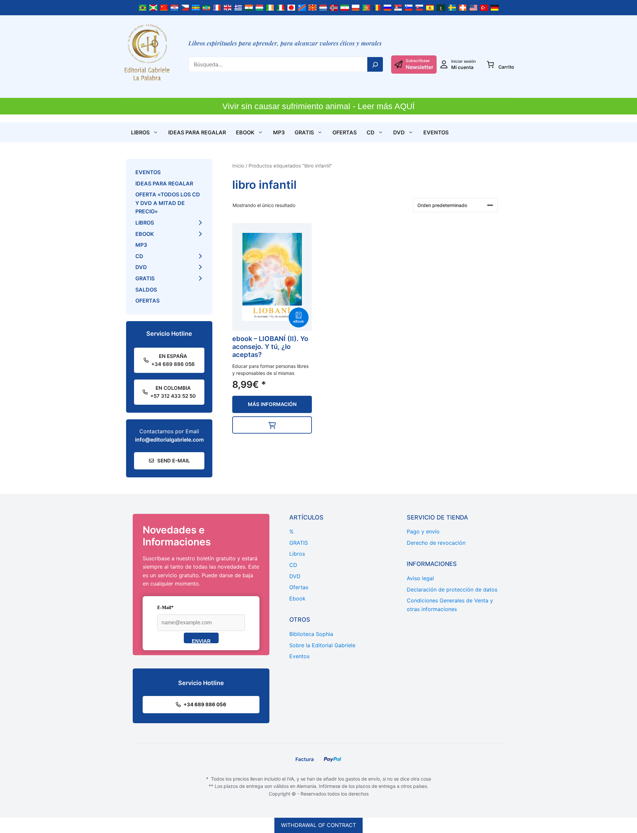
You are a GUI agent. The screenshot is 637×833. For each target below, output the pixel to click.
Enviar (201, 640)
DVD (399, 132)
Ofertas (344, 132)
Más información (272, 404)
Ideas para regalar (197, 132)
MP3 (279, 132)
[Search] (375, 64)
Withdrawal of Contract (318, 825)
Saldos (146, 289)
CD (371, 132)
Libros (140, 132)
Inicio (238, 166)
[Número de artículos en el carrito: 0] (490, 64)
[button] (272, 425)
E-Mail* (165, 607)
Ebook (245, 132)
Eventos (436, 132)
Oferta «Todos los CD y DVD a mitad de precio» (167, 203)
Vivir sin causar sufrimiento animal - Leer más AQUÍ (318, 106)
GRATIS (304, 132)
